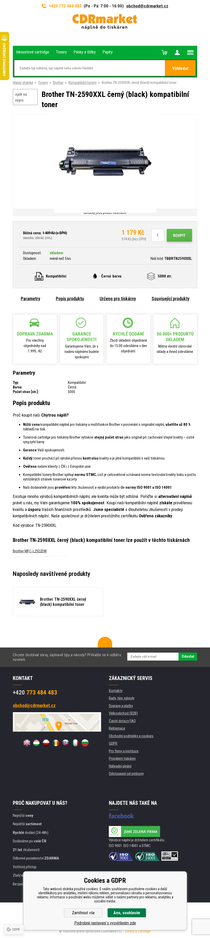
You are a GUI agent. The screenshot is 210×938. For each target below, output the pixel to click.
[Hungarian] (36, 742)
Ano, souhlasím (126, 912)
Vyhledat (180, 68)
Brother (58, 83)
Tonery (43, 83)
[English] (26, 742)
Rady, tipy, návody (121, 698)
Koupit (179, 235)
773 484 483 (35, 692)
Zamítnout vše (83, 912)
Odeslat (188, 656)
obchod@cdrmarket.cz (147, 5)
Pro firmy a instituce (124, 751)
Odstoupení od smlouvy (126, 773)
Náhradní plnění (120, 766)
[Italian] (75, 742)
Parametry (30, 298)
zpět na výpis (21, 97)
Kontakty (115, 690)
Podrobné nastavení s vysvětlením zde (105, 923)
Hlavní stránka (23, 83)
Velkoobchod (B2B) (123, 713)
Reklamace (117, 728)
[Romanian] (55, 742)
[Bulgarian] (85, 742)
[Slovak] (65, 742)
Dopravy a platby (121, 706)
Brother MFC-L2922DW (30, 551)
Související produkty (171, 298)
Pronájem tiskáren (122, 758)
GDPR (113, 743)
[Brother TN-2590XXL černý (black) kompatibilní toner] (105, 162)
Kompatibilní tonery (83, 83)
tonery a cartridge (138, 931)
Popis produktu (70, 298)
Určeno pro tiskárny (118, 298)
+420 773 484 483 (65, 5)
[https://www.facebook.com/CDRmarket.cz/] (122, 815)
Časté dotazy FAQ (122, 721)
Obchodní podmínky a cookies (131, 736)
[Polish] (46, 742)
